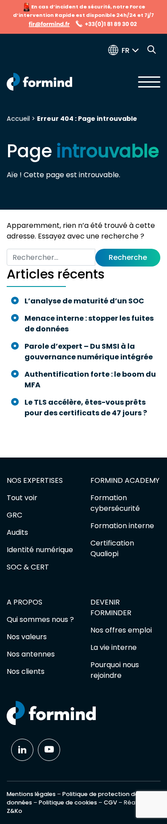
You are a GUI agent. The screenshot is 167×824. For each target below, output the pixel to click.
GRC (14, 515)
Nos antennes (31, 654)
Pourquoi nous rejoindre (114, 670)
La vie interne (113, 647)
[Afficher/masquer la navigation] (149, 82)
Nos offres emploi (121, 630)
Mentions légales (31, 794)
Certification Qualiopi (112, 548)
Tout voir (22, 498)
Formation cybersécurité (115, 503)
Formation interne (122, 526)
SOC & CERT (28, 567)
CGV (110, 802)
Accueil (18, 118)
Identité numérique (40, 550)
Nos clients (26, 671)
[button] (132, 50)
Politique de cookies (68, 802)
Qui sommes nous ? (40, 619)
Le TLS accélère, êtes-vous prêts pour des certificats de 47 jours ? (86, 407)
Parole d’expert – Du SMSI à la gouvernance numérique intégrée (88, 351)
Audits (17, 532)
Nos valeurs (27, 637)
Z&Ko (14, 811)
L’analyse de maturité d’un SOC (84, 301)
